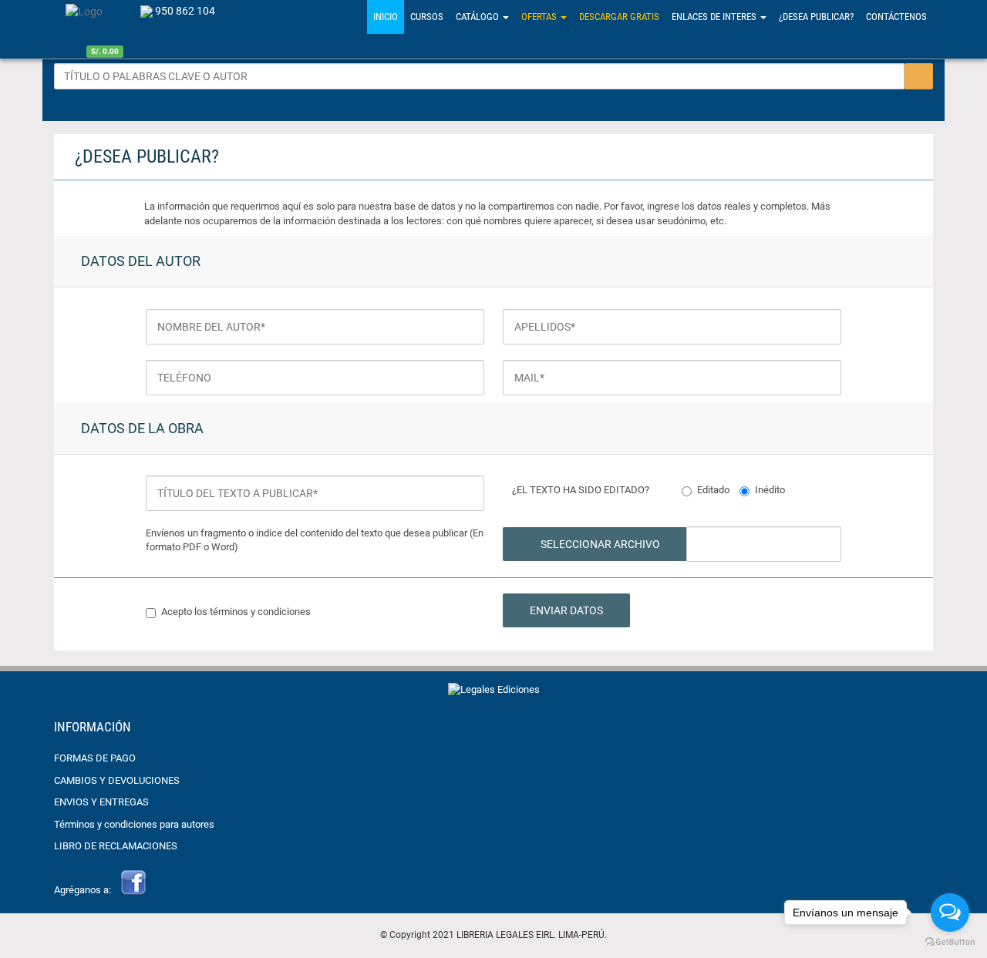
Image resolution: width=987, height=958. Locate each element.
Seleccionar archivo (599, 544)
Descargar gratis (619, 16)
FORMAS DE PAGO (95, 758)
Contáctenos (896, 16)
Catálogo (478, 16)
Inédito (770, 490)
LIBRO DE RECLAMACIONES (115, 846)
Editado (713, 490)
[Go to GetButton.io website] (950, 942)
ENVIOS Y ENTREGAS (101, 802)
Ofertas (540, 16)
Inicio (385, 16)
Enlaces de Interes (715, 16)
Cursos (426, 16)
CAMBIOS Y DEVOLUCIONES (117, 780)
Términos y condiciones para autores (134, 824)
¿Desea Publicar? (816, 16)
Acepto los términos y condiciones (236, 611)
